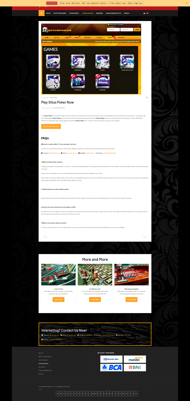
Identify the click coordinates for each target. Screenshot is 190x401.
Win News (99, 13)
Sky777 (48, 13)
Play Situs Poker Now (57, 102)
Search (126, 13)
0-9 (136, 393)
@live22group (54, 153)
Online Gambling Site (113, 13)
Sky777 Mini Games (60, 13)
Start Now (58, 299)
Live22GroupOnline (55, 339)
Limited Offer (51, 3)
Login (40, 389)
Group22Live (72, 153)
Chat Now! (127, 335)
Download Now (87, 13)
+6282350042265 (109, 153)
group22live (89, 153)
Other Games (73, 13)
